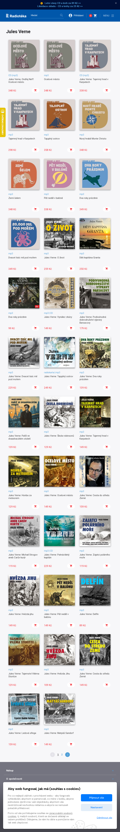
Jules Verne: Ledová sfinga (22, 733)
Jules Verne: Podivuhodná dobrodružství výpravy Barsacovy (93, 320)
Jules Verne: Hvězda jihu (20, 614)
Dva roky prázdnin (89, 198)
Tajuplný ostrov (52, 138)
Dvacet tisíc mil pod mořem (22, 257)
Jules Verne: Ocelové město (58, 495)
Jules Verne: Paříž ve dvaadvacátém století (19, 437)
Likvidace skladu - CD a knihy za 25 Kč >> (60, 6)
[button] (77, 15)
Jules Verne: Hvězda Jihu (57, 673)
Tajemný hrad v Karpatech (21, 138)
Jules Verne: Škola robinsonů (59, 435)
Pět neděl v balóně (53, 198)
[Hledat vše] (61, 15)
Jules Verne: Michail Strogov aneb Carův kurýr (23, 556)
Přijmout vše (96, 797)
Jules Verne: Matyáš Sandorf (59, 733)
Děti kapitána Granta (90, 257)
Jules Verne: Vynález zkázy (58, 317)
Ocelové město (52, 79)
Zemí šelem (14, 198)
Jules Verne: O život (54, 257)
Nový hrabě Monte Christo (93, 138)
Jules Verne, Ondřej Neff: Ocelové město (21, 80)
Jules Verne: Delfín (89, 614)
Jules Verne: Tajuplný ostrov (58, 376)
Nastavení (96, 807)
